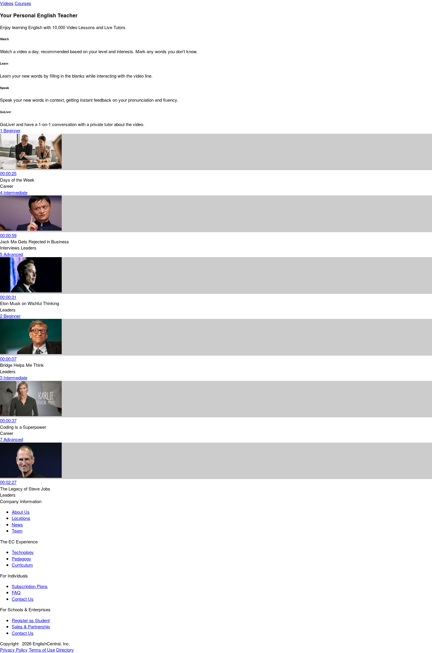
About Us (21, 512)
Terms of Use (42, 650)
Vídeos (7, 3)
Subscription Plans (30, 586)
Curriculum (22, 565)
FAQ (16, 592)
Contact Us (23, 599)
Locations (21, 518)
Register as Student (31, 620)
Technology (23, 552)
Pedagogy (21, 558)
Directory (65, 650)
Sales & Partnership (31, 626)
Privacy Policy (14, 650)
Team (17, 531)
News (17, 524)
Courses (23, 3)
